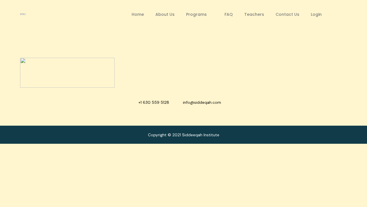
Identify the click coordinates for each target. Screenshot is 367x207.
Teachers (254, 14)
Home (138, 14)
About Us (165, 14)
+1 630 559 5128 (153, 102)
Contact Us (287, 14)
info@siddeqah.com (202, 102)
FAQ (229, 14)
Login (316, 14)
